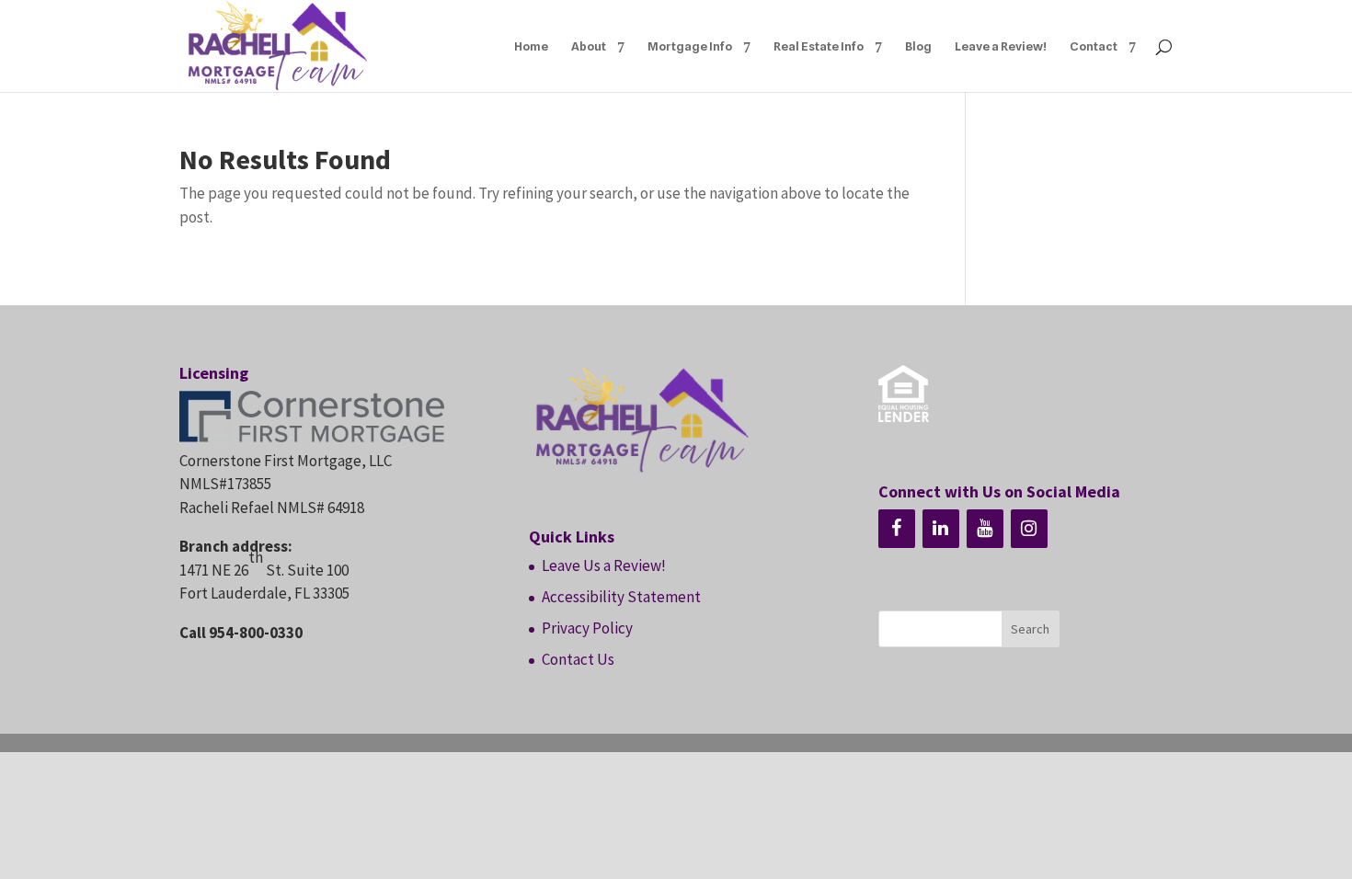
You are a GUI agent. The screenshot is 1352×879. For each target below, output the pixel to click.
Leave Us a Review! (604, 565)
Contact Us (578, 659)
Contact (1093, 46)
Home (531, 46)
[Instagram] (1029, 528)
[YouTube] (985, 528)
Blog (918, 46)
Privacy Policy (587, 628)
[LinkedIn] (940, 528)
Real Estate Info (818, 46)
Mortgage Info (689, 46)
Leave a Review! (1001, 46)
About (588, 46)
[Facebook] (896, 528)
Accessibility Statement (621, 597)
